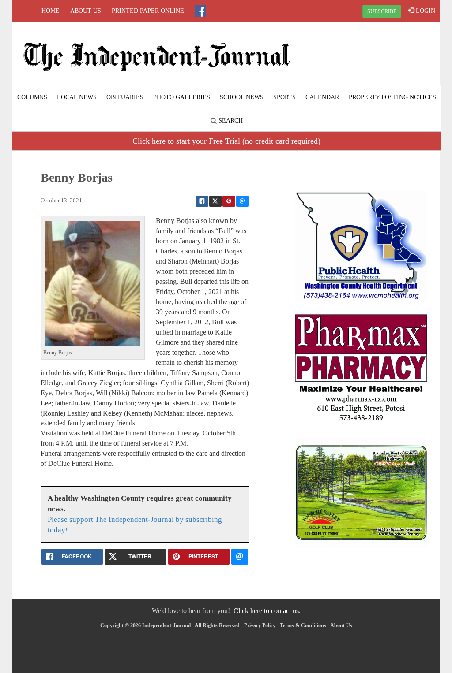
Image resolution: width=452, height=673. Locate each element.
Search (230, 120)
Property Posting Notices (392, 97)
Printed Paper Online (148, 10)
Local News (77, 97)
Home (50, 10)
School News (242, 97)
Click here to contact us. (267, 610)
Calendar (322, 97)
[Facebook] (200, 11)
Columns (32, 97)
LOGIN (424, 10)
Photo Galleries (181, 97)
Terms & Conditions (303, 625)
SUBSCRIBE (381, 11)
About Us (85, 10)
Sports (284, 97)
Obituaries (124, 97)
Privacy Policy (259, 625)
